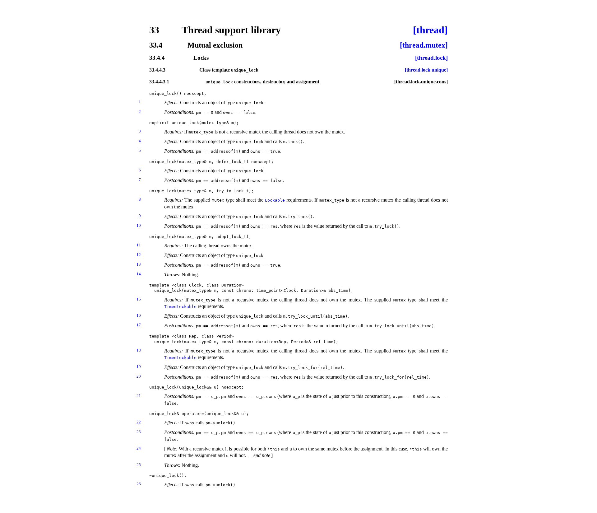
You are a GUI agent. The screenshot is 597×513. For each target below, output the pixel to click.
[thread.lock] (431, 58)
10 (139, 225)
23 (139, 431)
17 (139, 325)
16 (139, 315)
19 (139, 366)
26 (139, 484)
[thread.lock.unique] (426, 70)
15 (139, 299)
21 (139, 395)
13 (139, 264)
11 (139, 245)
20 (139, 376)
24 (139, 448)
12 (139, 254)
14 (139, 274)
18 (139, 350)
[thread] (430, 30)
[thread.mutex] (424, 45)
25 (139, 464)
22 (139, 422)
